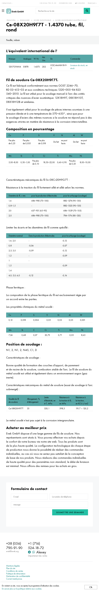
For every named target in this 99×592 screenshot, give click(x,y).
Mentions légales (13, 565)
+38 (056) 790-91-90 (48, 3)
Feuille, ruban (13, 40)
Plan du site (10, 568)
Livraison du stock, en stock (79, 67)
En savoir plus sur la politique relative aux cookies (22, 588)
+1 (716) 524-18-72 (36, 545)
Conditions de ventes (14, 571)
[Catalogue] (3, 11)
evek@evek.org (65, 3)
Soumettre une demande (70, 512)
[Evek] (15, 11)
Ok (90, 587)
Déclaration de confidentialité (18, 576)
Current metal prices (14, 579)
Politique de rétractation (15, 573)
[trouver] (87, 11)
